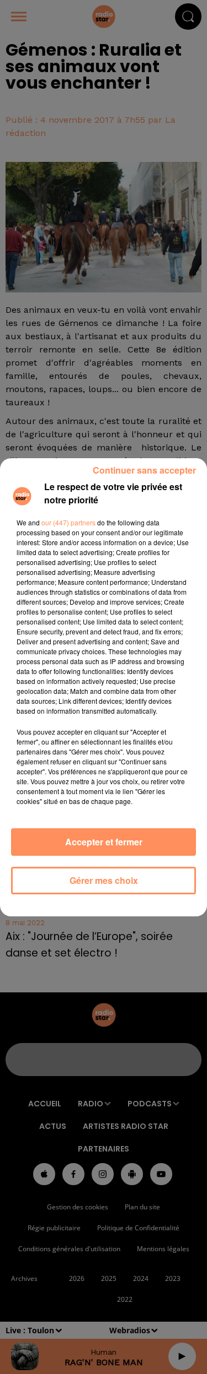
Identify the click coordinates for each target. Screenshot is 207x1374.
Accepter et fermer (103, 841)
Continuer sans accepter (144, 470)
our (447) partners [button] (68, 522)
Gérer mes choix (104, 880)
